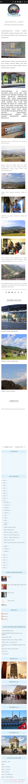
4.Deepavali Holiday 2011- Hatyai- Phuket (11, 639)
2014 (4, 555)
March (5, 546)
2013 (4, 557)
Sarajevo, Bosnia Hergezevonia (9, 331)
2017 (4, 495)
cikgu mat (5, 616)
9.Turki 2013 (4, 651)
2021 (4, 488)
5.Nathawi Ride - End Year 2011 (9, 642)
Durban (9, 576)
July (5, 515)
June (5, 517)
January (6, 551)
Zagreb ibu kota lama (9, 540)
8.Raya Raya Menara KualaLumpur (9, 648)
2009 (4, 567)
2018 (4, 493)
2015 (4, 501)
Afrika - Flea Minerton (7, 774)
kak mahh (5, 619)
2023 (4, 483)
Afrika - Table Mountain (7, 777)
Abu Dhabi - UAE (5, 761)
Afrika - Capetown (6, 769)
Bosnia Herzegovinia (9, 529)
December (6, 502)
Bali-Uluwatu (10, 592)
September (7, 510)
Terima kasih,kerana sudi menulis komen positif (13, 409)
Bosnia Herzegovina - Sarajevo (14, 22)
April (5, 523)
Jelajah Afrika (10, 600)
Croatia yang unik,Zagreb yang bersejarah (14, 542)
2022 (4, 485)
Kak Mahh (5, 613)
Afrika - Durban (5, 772)
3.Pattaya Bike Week (6, 637)
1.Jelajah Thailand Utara (7, 630)
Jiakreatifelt (21, 779)
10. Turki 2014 (5, 654)
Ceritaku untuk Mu (18, 781)
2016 (4, 498)
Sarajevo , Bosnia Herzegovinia (9, 361)
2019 (4, 490)
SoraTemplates (13, 779)
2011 (4, 562)
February (6, 548)
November (6, 505)
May (5, 520)
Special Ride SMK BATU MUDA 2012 (16, 584)
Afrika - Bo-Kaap (5, 766)
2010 (4, 565)
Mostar (5, 524)
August (6, 512)
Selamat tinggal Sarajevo (8, 391)
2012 (4, 560)
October (6, 507)
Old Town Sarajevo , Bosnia (11, 532)
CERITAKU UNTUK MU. (7, 287)
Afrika (3, 764)
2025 (4, 480)
